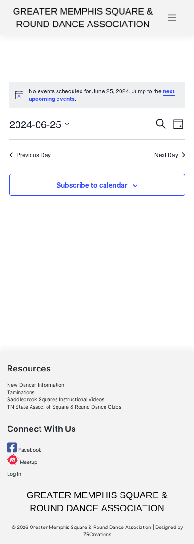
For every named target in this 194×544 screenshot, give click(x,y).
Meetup (27, 462)
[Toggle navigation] (172, 18)
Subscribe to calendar (92, 185)
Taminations (20, 392)
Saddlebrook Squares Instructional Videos (55, 399)
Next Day (166, 154)
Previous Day (33, 154)
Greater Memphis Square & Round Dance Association (90, 527)
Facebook (29, 450)
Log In (14, 474)
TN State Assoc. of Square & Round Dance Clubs (64, 407)
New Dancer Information (35, 385)
